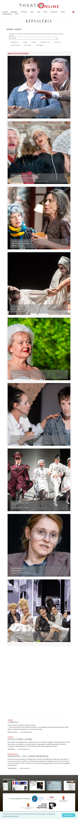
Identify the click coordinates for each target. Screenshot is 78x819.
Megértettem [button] (69, 815)
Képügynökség (7, 14)
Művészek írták (13, 754)
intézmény (40, 45)
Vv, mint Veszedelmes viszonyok (25, 178)
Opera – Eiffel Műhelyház (19, 634)
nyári (33, 42)
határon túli (45, 42)
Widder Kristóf (22, 376)
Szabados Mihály (23, 180)
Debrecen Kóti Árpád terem (20, 503)
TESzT (17, 14)
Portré (32, 12)
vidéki (25, 42)
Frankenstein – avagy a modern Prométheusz (28, 756)
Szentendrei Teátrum (18, 372)
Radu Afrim (21, 246)
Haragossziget (17, 374)
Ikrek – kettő (16, 309)
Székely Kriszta (22, 638)
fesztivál (27, 45)
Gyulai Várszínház (17, 307)
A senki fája (13, 722)
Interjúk (10, 720)
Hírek (38, 12)
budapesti (14, 42)
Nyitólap (5, 12)
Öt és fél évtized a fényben (20, 739)
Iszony (14, 112)
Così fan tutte (17, 636)
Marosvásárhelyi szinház (20, 241)
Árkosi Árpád (21, 311)
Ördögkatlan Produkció (19, 176)
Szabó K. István (22, 115)
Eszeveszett (16, 570)
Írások (45, 12)
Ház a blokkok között (20, 243)
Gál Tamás (21, 442)
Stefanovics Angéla (23, 573)
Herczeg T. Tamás (23, 507)
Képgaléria (14, 12)
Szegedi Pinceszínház (18, 437)
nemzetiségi (15, 45)
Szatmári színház (17, 110)
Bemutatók (53, 12)
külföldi (57, 42)
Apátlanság (16, 439)
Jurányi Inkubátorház (18, 568)
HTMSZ (62, 12)
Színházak (24, 12)
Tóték (13, 505)
